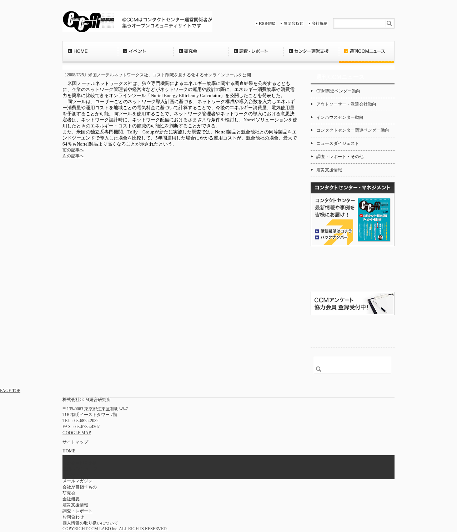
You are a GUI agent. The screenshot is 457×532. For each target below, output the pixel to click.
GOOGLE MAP (76, 432)
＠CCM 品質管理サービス (353, 330)
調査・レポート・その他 (339, 156)
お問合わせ (292, 23)
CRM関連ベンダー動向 (338, 90)
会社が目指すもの (79, 487)
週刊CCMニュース (367, 55)
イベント (145, 55)
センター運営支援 (311, 55)
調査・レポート (255, 55)
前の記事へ (73, 149)
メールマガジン (77, 480)
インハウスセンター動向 (339, 117)
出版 (66, 457)
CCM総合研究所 (88, 21)
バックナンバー (333, 237)
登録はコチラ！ (353, 269)
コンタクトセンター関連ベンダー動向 (352, 130)
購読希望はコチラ (333, 231)
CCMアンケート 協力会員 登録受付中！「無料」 (353, 303)
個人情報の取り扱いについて (90, 523)
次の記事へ (73, 155)
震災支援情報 (329, 169)
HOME (90, 55)
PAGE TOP (10, 390)
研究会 (200, 55)
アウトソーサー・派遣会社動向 (346, 104)
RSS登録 (265, 23)
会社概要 (318, 23)
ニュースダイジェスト (337, 143)
